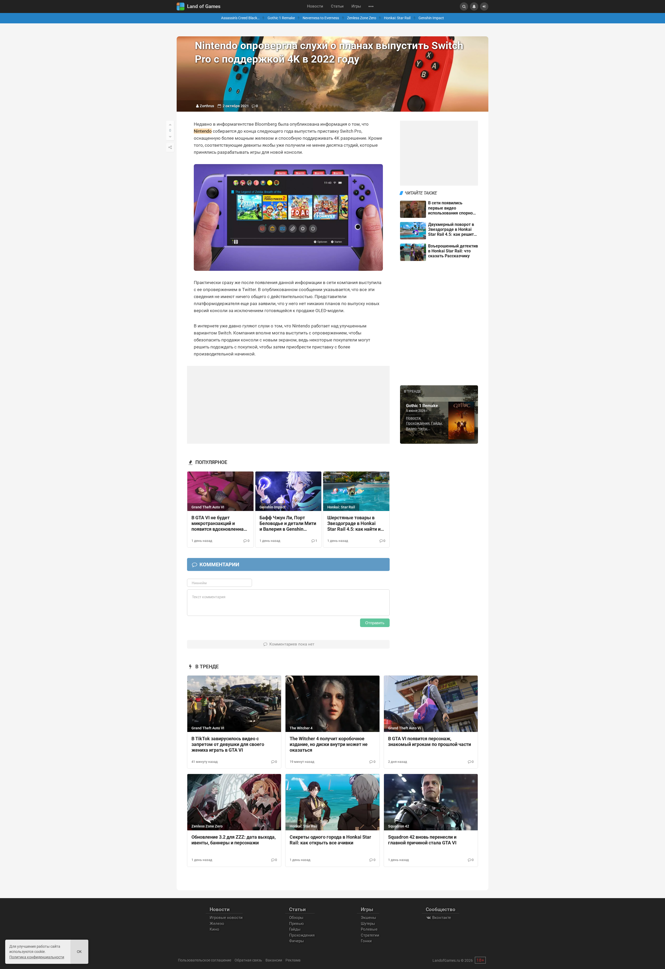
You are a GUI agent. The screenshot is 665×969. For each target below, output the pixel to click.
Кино (214, 929)
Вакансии (273, 960)
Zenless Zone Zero (361, 18)
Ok (79, 952)
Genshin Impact (431, 18)
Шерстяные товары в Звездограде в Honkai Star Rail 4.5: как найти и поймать (354, 523)
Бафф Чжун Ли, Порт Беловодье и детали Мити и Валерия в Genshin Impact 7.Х (288, 523)
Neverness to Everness (321, 18)
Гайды (436, 423)
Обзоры (296, 917)
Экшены (368, 917)
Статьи (337, 6)
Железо (217, 923)
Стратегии (370, 935)
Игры (356, 6)
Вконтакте (441, 917)
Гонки (366, 941)
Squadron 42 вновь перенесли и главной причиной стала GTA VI (422, 840)
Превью (296, 923)
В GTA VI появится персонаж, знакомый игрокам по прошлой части (429, 741)
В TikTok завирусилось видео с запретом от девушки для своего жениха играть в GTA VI (227, 744)
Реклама (293, 960)
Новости (315, 6)
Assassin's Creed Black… (240, 18)
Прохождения (418, 423)
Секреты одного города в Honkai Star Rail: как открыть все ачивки (330, 840)
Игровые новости (226, 917)
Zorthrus (207, 106)
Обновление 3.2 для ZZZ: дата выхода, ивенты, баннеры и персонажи (233, 840)
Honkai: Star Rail (397, 18)
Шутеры (368, 923)
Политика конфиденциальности (36, 957)
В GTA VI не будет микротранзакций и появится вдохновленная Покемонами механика (218, 523)
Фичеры (296, 941)
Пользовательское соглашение (204, 960)
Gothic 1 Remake (281, 18)
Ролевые (369, 929)
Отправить (374, 623)
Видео (411, 429)
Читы (422, 429)
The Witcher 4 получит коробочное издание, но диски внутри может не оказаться (329, 744)
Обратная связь (248, 960)
